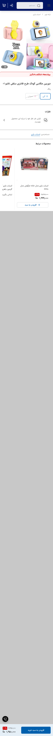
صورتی (30, 96)
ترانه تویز (48, 14)
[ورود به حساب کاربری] (12, 5)
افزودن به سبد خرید (36, 730)
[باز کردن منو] (48, 5)
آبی (44, 96)
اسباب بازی (36, 14)
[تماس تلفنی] (5, 719)
